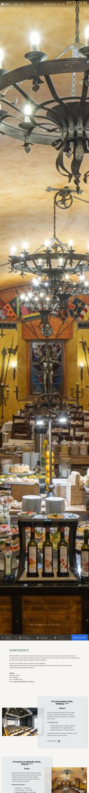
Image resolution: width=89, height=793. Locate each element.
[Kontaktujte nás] (63, 4)
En (22, 4)
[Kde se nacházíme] (59, 4)
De (28, 4)
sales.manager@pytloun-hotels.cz (24, 681)
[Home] (77, 4)
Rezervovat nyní (80, 638)
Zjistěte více (52, 741)
